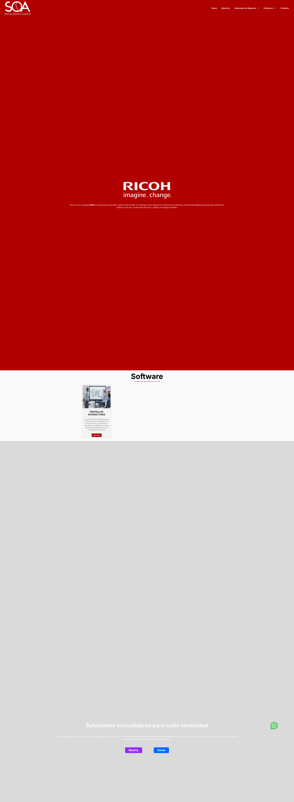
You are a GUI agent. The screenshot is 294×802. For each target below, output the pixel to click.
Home (214, 8)
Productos (268, 8)
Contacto (285, 8)
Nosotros (226, 8)
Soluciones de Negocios (245, 8)
